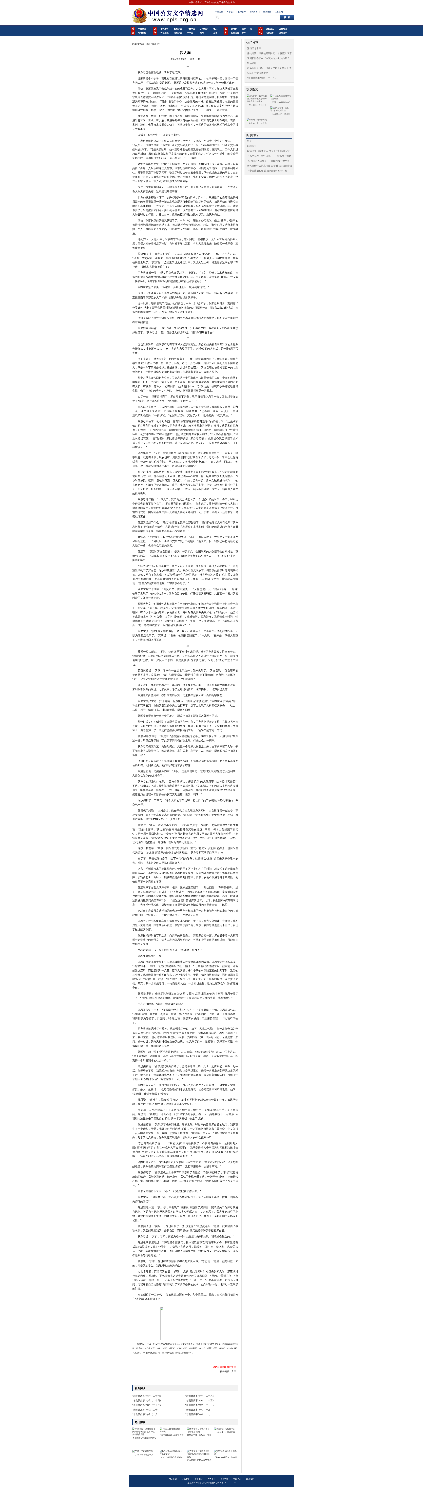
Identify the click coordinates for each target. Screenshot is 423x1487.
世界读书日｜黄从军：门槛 (199, 1435)
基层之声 (283, 33)
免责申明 (224, 1479)
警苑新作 (165, 29)
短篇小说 (178, 33)
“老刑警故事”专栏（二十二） (147, 1405)
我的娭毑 (251, 63)
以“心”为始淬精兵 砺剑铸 (172, 1457)
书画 (250, 29)
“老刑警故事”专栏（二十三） (200, 1400)
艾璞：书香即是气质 (144, 1454)
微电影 (234, 29)
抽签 (249, 141)
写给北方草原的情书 (257, 73)
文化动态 (283, 29)
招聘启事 (242, 12)
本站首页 (219, 12)
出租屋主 (251, 146)
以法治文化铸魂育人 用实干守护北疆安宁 (268, 151)
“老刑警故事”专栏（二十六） (147, 1396)
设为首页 (254, 12)
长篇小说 (178, 29)
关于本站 (199, 1479)
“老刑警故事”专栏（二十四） (147, 1400)
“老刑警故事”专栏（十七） (199, 1414)
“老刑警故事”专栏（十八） (146, 1414)
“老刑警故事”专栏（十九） (199, 1410)
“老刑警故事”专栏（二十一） (200, 1405)
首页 (148, 44)
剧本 (215, 33)
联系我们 (250, 1479)
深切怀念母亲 (254, 48)
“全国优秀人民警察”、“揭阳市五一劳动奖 (268, 161)
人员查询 (279, 12)
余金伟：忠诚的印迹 (226, 1432)
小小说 (190, 33)
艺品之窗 (235, 33)
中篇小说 (191, 29)
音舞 (244, 33)
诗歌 (202, 33)
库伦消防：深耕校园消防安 (144, 1438)
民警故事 (270, 33)
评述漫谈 (165, 33)
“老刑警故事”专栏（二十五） (200, 1396)
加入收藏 (173, 1479)
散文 (215, 29)
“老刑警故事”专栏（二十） (146, 1410)
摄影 (244, 29)
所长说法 (270, 29)
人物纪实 (204, 29)
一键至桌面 (266, 12)
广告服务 (211, 1479)
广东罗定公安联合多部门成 (199, 1460)
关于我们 (230, 12)
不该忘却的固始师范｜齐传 (172, 1435)
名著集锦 (142, 33)
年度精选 (142, 29)
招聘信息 (237, 1479)
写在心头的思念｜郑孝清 (226, 1457)
